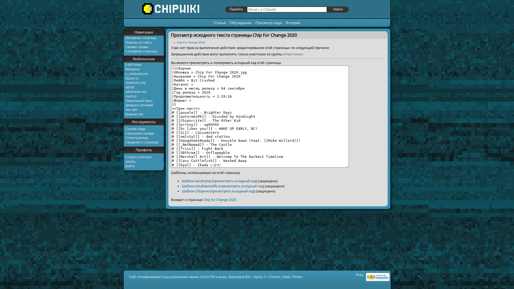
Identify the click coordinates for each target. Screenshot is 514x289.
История (293, 23)
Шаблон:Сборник (195, 191)
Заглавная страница (140, 38)
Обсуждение (241, 23)
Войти (130, 166)
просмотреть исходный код (234, 181)
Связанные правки (139, 133)
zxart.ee (131, 96)
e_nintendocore (136, 74)
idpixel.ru (132, 78)
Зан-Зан (131, 110)
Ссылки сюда (135, 129)
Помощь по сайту (138, 42)
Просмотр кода (268, 23)
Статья (220, 23)
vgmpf (129, 87)
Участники (293, 54)
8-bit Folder (133, 65)
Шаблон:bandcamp (196, 181)
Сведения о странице (141, 142)
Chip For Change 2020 (191, 42)
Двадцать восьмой (139, 105)
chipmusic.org (135, 83)
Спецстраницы (136, 138)
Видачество (134, 114)
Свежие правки (136, 47)
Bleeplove (132, 69)
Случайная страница (141, 51)
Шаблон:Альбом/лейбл (200, 186)
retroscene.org (135, 92)
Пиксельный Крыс (139, 101)
